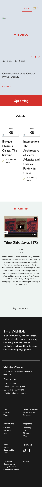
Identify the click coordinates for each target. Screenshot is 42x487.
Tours (6, 415)
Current (7, 427)
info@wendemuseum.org (15, 393)
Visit (5, 409)
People (6, 447)
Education (26, 433)
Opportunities (9, 450)
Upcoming (7, 430)
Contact (7, 412)
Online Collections (30, 409)
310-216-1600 (10, 383)
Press (6, 453)
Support (26, 461)
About (6, 444)
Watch (25, 436)
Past (5, 433)
